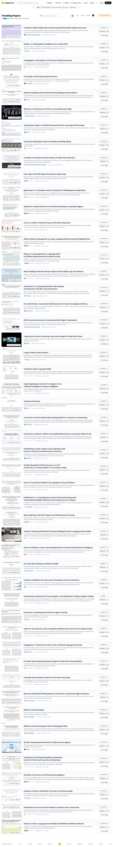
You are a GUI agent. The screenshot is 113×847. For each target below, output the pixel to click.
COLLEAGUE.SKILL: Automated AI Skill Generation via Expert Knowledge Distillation (56, 304)
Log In (102, 3)
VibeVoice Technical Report (34, 710)
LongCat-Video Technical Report (36, 352)
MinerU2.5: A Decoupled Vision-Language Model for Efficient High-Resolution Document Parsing (42, 255)
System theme (8, 844)
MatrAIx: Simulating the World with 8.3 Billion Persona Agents (47, 742)
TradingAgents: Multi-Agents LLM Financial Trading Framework (48, 60)
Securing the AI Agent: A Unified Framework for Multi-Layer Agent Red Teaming (54, 125)
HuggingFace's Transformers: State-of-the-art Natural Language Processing (53, 645)
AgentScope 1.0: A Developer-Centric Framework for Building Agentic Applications (55, 190)
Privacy (30, 844)
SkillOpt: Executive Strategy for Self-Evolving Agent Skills (45, 726)
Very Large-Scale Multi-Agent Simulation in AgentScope (45, 174)
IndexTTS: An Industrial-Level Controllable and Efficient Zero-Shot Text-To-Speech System (58, 629)
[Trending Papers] (93, 15)
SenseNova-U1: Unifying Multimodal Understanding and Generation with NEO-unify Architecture (44, 287)
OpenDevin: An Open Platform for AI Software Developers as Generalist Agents (53, 206)
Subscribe (72, 7)
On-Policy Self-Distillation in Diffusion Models (41, 564)
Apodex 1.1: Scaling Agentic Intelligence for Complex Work (46, 44)
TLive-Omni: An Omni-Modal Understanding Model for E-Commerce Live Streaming (55, 417)
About (39, 844)
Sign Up (108, 3)
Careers (50, 844)
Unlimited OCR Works (32, 401)
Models (50, 3)
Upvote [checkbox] (104, 27)
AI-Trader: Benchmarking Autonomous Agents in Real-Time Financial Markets (53, 661)
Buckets (77, 3)
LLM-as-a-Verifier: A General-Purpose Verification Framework (47, 223)
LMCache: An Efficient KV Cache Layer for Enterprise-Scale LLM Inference (51, 580)
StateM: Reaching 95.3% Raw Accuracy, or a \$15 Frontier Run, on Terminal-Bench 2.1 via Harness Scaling (45, 466)
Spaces (67, 3)
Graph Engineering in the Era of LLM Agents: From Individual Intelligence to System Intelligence (43, 385)
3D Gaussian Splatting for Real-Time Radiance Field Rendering (47, 141)
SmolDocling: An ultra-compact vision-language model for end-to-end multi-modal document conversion (44, 450)
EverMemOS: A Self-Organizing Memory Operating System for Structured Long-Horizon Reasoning (43, 758)
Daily (77, 15)
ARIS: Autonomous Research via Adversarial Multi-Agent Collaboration (50, 320)
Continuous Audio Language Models (37, 369)
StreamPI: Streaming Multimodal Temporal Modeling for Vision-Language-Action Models (57, 531)
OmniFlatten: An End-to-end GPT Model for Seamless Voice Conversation (51, 807)
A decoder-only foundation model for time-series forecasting (47, 677)
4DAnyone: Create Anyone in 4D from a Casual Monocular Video (48, 109)
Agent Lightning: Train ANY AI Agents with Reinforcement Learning (49, 515)
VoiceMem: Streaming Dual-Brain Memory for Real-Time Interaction (49, 158)
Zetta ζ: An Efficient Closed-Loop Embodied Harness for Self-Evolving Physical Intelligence (58, 547)
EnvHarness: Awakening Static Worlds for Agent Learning (45, 612)
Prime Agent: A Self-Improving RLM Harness (40, 76)
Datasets (58, 3)
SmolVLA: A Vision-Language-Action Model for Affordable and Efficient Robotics (54, 823)
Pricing (91, 3)
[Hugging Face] (59, 844)
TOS (20, 844)
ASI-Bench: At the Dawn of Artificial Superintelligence (44, 775)
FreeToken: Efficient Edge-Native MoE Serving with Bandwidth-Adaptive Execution (55, 28)
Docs (86, 3)
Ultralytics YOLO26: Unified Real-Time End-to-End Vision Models (48, 791)
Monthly (88, 15)
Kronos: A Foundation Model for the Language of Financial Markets (49, 482)
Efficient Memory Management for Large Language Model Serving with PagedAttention (57, 239)
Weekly (83, 15)
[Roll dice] (72, 16)
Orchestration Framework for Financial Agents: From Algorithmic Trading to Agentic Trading (59, 596)
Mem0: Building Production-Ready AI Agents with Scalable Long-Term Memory (54, 271)
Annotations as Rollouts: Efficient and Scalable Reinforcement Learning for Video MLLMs (57, 434)
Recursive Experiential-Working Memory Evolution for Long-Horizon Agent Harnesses (56, 693)
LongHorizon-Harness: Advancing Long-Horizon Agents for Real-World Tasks (53, 336)
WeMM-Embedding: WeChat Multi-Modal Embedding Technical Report (50, 93)
